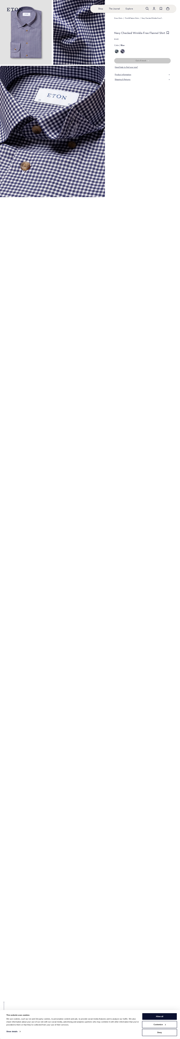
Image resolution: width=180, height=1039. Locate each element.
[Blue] (123, 51)
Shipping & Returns (122, 80)
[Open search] (147, 8)
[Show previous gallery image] (3, 1008)
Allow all (159, 1016)
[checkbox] (167, 33)
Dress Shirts (118, 18)
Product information (123, 75)
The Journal (114, 9)
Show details (12, 1031)
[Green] (117, 51)
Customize (158, 1024)
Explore (129, 9)
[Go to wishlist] (160, 8)
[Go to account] (154, 8)
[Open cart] (167, 8)
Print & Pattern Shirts (132, 18)
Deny (159, 1032)
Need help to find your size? (126, 67)
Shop (100, 9)
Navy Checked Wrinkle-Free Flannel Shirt (152, 18)
